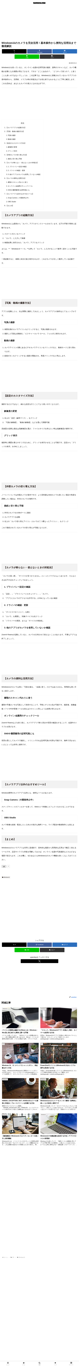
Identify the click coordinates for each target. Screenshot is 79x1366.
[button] (52, 56)
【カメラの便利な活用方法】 (16, 178)
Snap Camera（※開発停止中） (19, 198)
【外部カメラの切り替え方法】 (17, 155)
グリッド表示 (12, 151)
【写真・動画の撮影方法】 (15, 131)
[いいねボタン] (4, 866)
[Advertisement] (39, 21)
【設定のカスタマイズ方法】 (16, 143)
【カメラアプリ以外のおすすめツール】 (20, 194)
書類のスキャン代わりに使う (18, 182)
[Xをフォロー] (39, 961)
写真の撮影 (12, 135)
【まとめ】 (10, 205)
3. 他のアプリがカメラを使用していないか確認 (24, 174)
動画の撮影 (12, 139)
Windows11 (7, 877)
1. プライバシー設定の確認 (17, 166)
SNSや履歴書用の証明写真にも (19, 190)
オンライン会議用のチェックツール (20, 186)
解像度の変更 (12, 147)
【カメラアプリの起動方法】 (16, 127)
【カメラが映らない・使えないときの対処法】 (22, 162)
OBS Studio (12, 201)
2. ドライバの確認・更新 (16, 170)
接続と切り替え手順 (15, 159)
